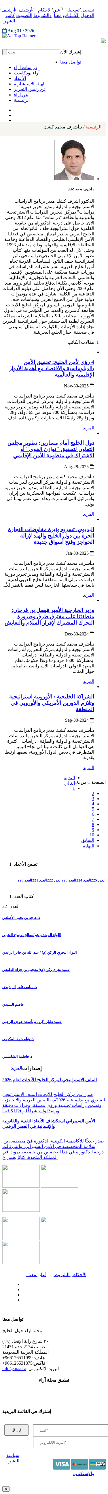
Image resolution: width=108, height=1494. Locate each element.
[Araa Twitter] (14, 114)
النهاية (88, 845)
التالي (69, 783)
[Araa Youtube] (14, 119)
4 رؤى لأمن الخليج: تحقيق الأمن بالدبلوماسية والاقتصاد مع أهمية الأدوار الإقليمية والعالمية (51, 368)
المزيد (88, 427)
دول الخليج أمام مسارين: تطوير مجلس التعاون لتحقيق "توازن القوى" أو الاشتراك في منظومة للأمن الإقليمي (50, 449)
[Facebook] (13, 108)
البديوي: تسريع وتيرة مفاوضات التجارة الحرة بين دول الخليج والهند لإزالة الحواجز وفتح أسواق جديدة (51, 535)
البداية (69, 777)
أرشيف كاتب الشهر (8, 15)
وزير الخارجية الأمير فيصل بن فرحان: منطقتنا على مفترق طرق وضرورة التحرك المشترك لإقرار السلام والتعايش (49, 616)
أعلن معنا (36, 1274)
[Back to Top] (6, 1489)
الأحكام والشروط (70, 1274)
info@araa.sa (14, 1368)
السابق (87, 840)
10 (92, 834)
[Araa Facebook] (21, 1283)
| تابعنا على (37, 1300)
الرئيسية (72, 126)
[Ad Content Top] (54, 36)
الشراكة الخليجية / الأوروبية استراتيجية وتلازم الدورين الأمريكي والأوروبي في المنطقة (51, 703)
